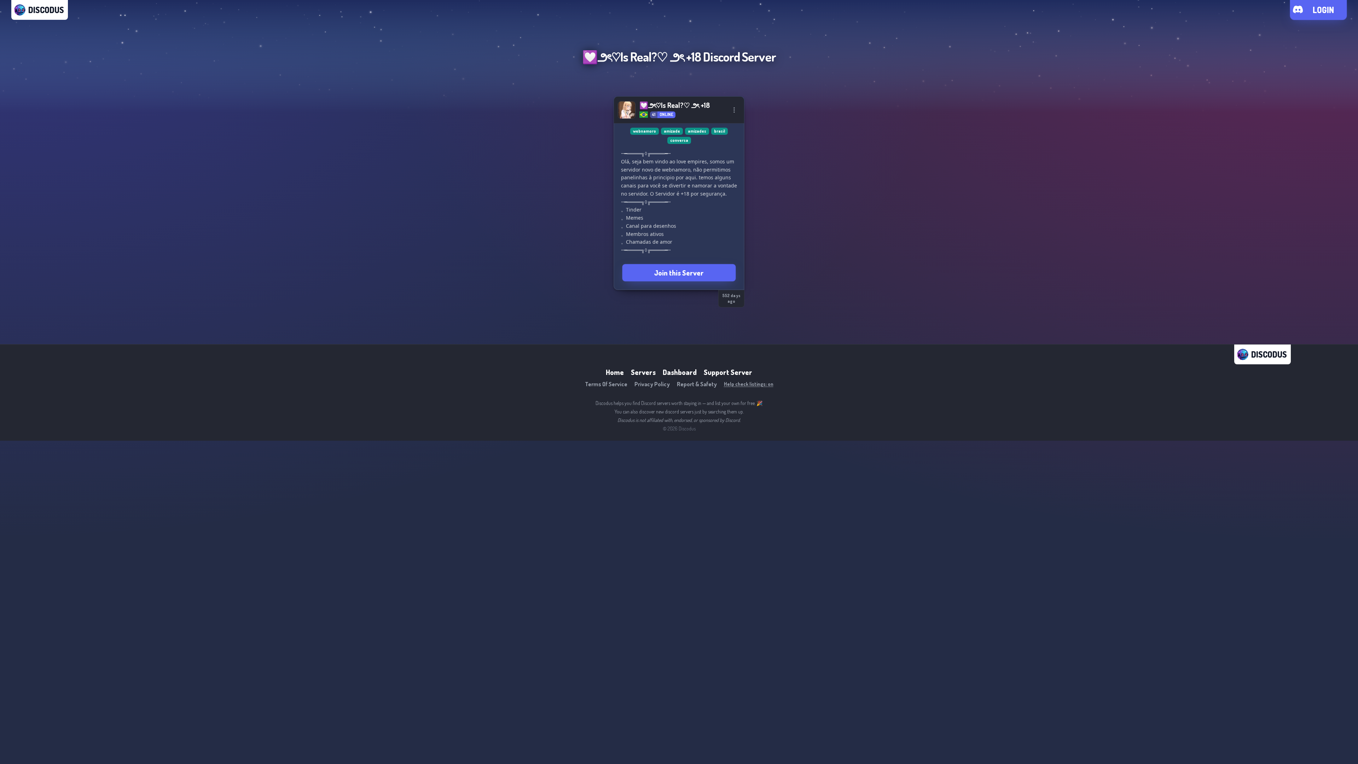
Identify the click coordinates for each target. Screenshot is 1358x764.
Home (615, 372)
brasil (719, 131)
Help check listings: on (748, 384)
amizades (697, 131)
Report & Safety (697, 384)
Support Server (728, 372)
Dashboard (680, 372)
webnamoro (644, 131)
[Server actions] (734, 110)
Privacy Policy (652, 384)
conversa (679, 140)
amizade (672, 131)
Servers (643, 372)
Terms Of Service (606, 384)
